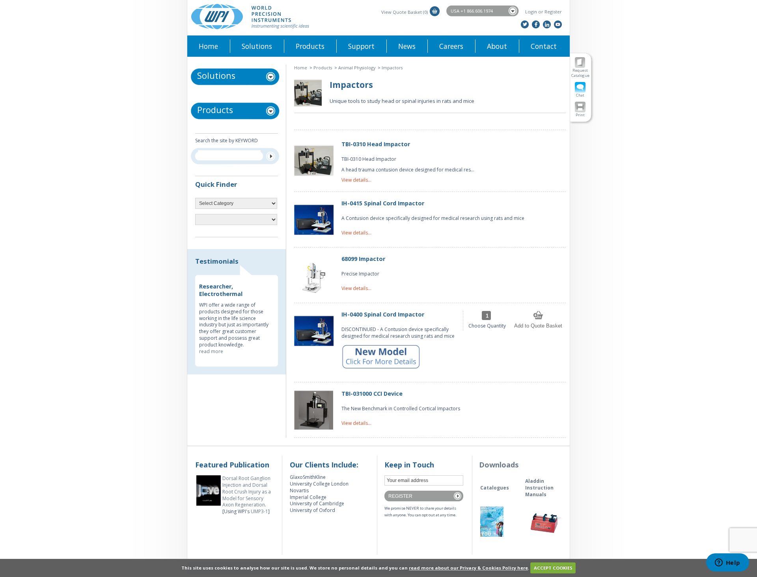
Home (208, 46)
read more (211, 351)
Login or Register (543, 12)
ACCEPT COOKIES (553, 568)
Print (580, 114)
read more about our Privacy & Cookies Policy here (468, 568)
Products (310, 46)
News (407, 46)
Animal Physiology (356, 68)
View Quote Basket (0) (404, 12)
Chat (580, 95)
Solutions (257, 46)
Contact (544, 46)
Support (361, 46)
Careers (451, 46)
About (497, 46)
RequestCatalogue (580, 73)
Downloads (498, 464)
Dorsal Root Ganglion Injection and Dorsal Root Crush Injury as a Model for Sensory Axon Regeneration (246, 491)
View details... (356, 180)
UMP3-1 (259, 511)
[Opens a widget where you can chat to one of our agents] (727, 563)
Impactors (392, 68)
